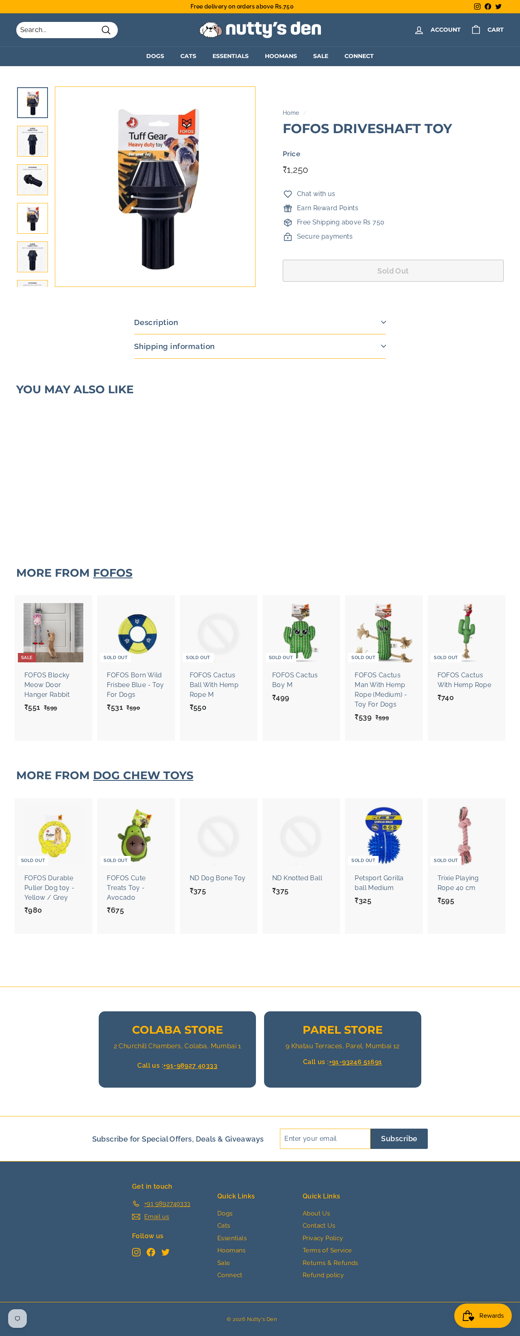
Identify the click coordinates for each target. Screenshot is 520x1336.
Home (291, 113)
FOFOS (112, 573)
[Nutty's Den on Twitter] (165, 1251)
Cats (188, 56)
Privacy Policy (323, 1238)
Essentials (230, 56)
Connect (359, 56)
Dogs (155, 56)
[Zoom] (155, 187)
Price (291, 154)
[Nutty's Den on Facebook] (151, 1251)
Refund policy (323, 1275)
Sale (320, 56)
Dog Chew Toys (143, 775)
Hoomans (281, 56)
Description (156, 322)
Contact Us (319, 1225)
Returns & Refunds (330, 1263)
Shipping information (174, 346)
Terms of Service (327, 1250)
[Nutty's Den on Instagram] (136, 1251)
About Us (316, 1213)
